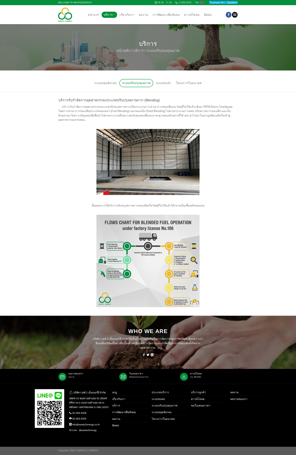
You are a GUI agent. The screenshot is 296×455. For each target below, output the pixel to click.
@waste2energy (88, 430)
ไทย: (197, 2)
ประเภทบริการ (160, 392)
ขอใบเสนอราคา (200, 405)
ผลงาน (143, 14)
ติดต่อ (208, 14)
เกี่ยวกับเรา (126, 14)
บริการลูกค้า (198, 392)
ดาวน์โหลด (191, 14)
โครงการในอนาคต (189, 83)
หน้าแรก (93, 14)
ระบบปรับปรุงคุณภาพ (136, 83)
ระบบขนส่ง (163, 83)
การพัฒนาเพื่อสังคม (166, 14)
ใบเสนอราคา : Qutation (224, 2)
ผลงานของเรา (238, 399)
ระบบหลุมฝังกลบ (105, 83)
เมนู (114, 392)
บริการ (108, 14)
